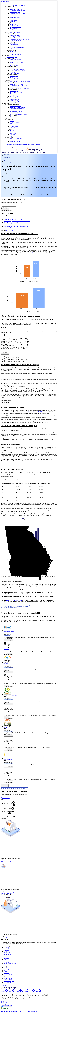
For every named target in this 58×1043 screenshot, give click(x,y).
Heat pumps (18, 152)
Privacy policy (4, 1002)
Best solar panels (14, 16)
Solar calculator (13, 8)
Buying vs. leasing (14, 25)
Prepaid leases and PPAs (15, 27)
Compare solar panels (15, 17)
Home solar (3, 152)
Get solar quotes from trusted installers (16, 5)
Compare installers (14, 21)
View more (3, 786)
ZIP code (3, 205)
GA (4, 160)
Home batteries (11, 152)
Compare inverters (14, 20)
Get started (3, 938)
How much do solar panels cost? (17, 10)
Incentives (12, 29)
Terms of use (4, 1001)
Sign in (47, 153)
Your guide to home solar (16, 9)
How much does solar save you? (17, 13)
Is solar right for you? (15, 12)
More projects (32, 152)
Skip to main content (5, 1)
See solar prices (4, 208)
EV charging (25, 152)
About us (39, 152)
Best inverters (13, 18)
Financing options (14, 24)
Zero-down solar (14, 28)
